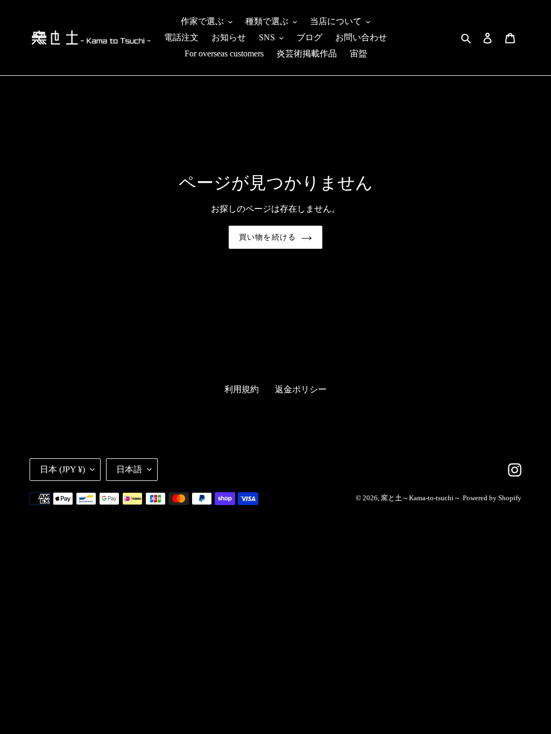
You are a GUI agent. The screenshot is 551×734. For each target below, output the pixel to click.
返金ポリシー (301, 389)
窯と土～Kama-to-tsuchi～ (421, 498)
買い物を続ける (267, 237)
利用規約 (241, 389)
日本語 (129, 469)
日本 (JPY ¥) (62, 469)
